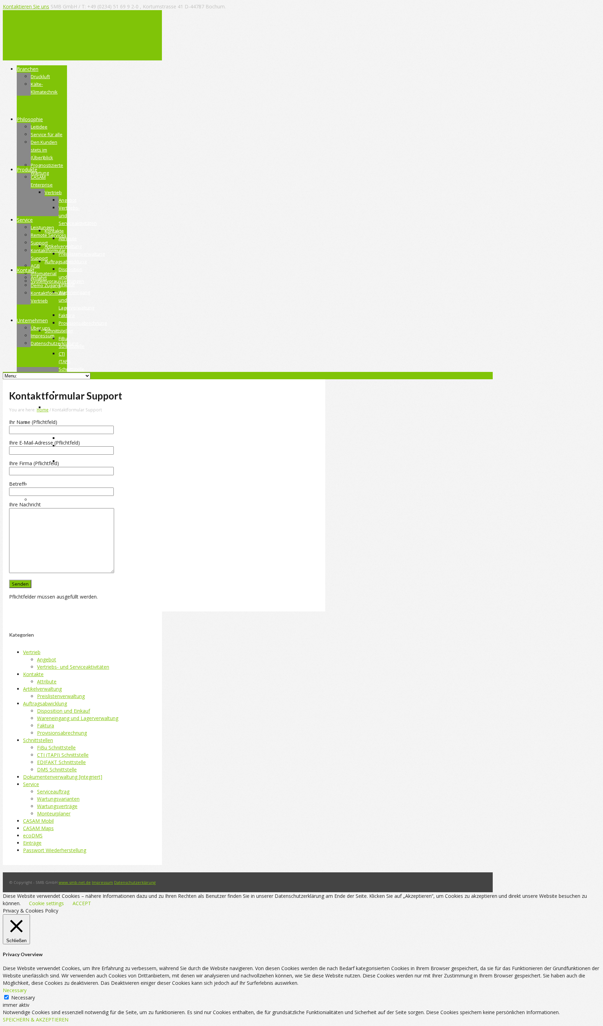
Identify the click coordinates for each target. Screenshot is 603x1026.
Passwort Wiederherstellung (54, 850)
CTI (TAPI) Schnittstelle (63, 755)
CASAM (27, 17)
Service (31, 784)
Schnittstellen (38, 740)
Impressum (102, 882)
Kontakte (33, 674)
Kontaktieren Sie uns (26, 6)
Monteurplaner (53, 813)
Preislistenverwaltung (61, 696)
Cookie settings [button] (46, 903)
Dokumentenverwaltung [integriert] (62, 777)
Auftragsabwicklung (45, 703)
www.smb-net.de (75, 882)
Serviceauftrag (53, 791)
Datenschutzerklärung (135, 882)
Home (43, 409)
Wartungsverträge (57, 806)
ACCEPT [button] (82, 903)
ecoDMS (33, 835)
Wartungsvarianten (58, 799)
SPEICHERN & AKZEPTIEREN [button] (35, 1019)
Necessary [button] (15, 990)
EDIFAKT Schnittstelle (61, 762)
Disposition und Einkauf (63, 711)
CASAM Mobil (38, 821)
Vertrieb (31, 652)
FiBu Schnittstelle (56, 747)
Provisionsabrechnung (62, 733)
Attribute (47, 681)
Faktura (45, 725)
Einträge (32, 843)
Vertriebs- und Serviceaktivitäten (73, 667)
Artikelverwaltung (42, 689)
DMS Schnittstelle (57, 769)
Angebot (46, 659)
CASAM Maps (38, 828)
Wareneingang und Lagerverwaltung (77, 718)
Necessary (23, 997)
